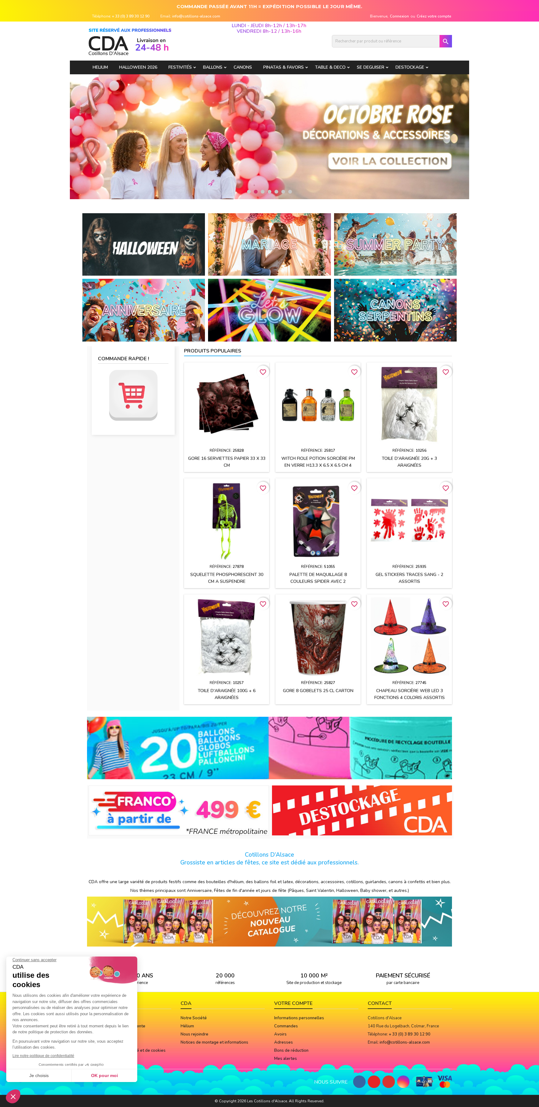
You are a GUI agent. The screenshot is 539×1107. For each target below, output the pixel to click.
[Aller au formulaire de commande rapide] (133, 395)
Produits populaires (212, 350)
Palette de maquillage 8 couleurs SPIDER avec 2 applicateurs (318, 581)
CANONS (243, 67)
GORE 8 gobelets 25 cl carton (318, 691)
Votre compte (293, 1003)
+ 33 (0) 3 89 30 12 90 (130, 16)
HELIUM (100, 67)
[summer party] (395, 244)
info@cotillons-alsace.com (196, 16)
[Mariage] (269, 244)
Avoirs (280, 1034)
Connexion (399, 16)
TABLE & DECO (330, 67)
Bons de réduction (291, 1050)
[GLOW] (269, 310)
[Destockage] (362, 810)
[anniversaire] (143, 310)
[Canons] (395, 310)
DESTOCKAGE (410, 67)
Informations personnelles (299, 1018)
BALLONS (212, 67)
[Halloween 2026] (143, 244)
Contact (380, 1003)
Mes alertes (285, 1058)
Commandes (286, 1026)
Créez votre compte (434, 16)
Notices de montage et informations (214, 1042)
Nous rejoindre (194, 1034)
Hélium (187, 1026)
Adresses (283, 1042)
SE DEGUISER (370, 67)
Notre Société (194, 1018)
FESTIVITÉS (180, 67)
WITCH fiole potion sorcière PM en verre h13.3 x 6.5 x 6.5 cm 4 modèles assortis (318, 465)
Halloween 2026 (138, 67)
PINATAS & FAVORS (283, 67)
